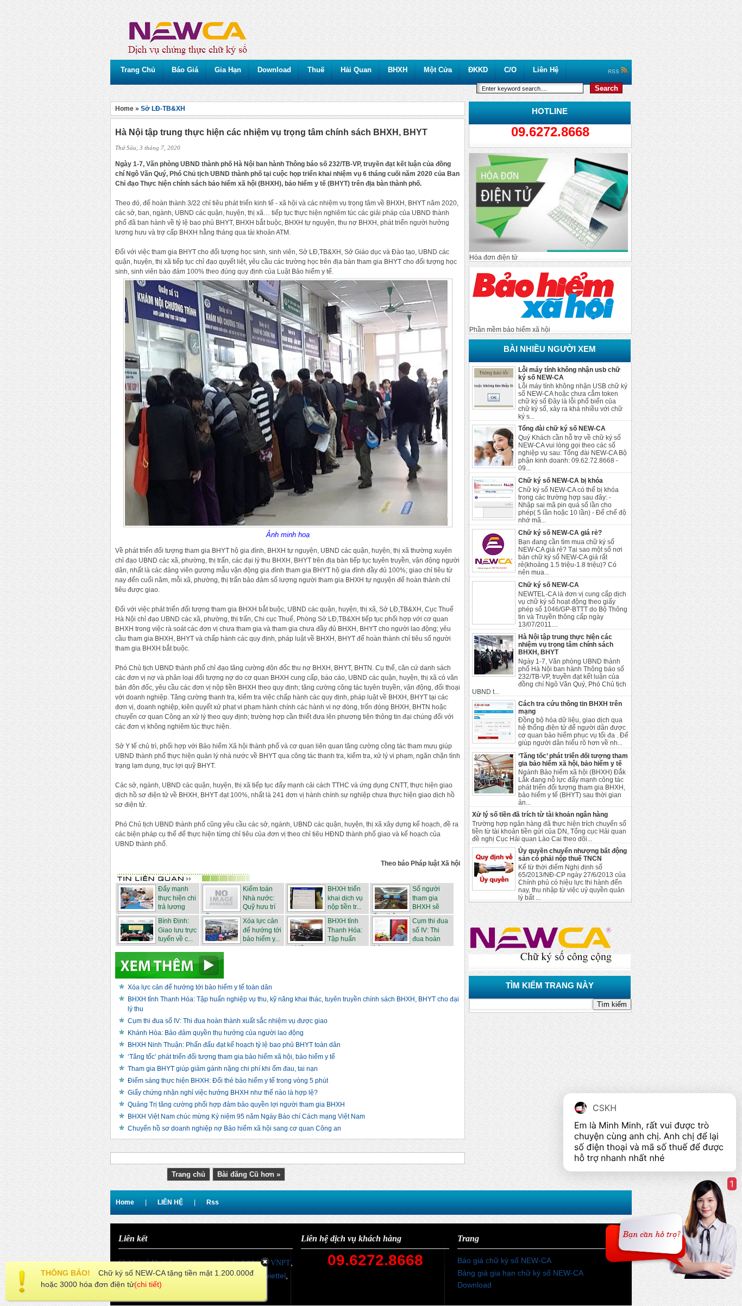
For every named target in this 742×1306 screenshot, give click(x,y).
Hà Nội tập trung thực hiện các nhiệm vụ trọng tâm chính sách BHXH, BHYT (565, 644)
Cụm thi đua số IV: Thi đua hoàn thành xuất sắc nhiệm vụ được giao (228, 1021)
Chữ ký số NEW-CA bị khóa (560, 480)
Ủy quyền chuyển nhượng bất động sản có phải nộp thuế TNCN (572, 854)
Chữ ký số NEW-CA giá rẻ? (560, 533)
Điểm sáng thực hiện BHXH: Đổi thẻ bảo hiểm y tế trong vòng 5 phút (228, 1080)
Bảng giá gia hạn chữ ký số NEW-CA (520, 1273)
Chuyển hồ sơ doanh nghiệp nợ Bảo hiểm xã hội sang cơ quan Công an (234, 1128)
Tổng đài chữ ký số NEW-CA (562, 428)
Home (125, 1202)
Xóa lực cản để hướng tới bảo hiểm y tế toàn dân (200, 987)
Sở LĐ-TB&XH (163, 108)
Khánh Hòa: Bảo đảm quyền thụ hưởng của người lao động (216, 1033)
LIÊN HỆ (170, 1202)
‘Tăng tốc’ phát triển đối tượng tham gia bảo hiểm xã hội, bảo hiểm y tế (573, 759)
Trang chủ (188, 1174)
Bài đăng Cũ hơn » (248, 1174)
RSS (614, 71)
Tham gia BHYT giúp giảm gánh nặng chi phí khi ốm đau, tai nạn (223, 1068)
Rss (212, 1202)
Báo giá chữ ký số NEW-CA (504, 1260)
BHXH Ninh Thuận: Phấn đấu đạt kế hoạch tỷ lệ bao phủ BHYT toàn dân (234, 1045)
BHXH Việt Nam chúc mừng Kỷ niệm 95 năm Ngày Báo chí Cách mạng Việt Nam (246, 1116)
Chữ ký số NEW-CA (548, 585)
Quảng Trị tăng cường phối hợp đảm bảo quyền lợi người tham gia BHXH (236, 1104)
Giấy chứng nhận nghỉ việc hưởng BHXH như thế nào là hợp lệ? (223, 1092)
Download (474, 1284)
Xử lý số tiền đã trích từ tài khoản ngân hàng (540, 814)
